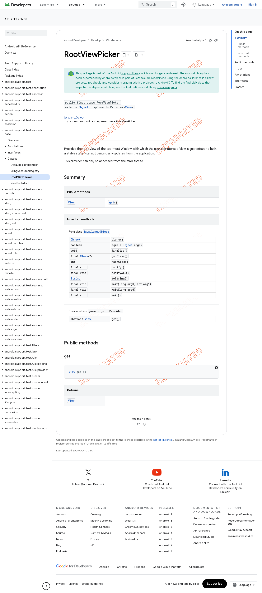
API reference (16, 19)
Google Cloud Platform (167, 567)
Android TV (131, 539)
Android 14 (165, 533)
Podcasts (61, 551)
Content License (162, 439)
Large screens (133, 514)
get (111, 202)
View (128, 107)
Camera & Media (101, 533)
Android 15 (165, 526)
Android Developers (75, 40)
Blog (59, 545)
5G (92, 545)
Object (83, 107)
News (59, 539)
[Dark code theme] (216, 367)
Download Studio (203, 536)
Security (61, 526)
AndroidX (108, 78)
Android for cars (135, 533)
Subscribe (214, 584)
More (98, 4)
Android (61, 514)
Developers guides (204, 524)
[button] (25, 82)
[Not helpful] (216, 40)
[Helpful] (210, 40)
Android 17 (165, 514)
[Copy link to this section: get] (74, 356)
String (75, 278)
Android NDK (201, 543)
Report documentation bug (241, 522)
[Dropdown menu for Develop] (85, 4)
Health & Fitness (100, 526)
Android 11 (165, 551)
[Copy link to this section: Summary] (89, 177)
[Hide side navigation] (46, 586)
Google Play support (240, 530)
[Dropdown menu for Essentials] (59, 4)
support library (130, 73)
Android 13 (165, 539)
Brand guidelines (92, 583)
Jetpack (140, 78)
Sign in (252, 4)
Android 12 (165, 545)
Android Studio (232, 4)
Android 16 (165, 520)
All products (196, 567)
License (73, 583)
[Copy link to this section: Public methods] (102, 343)
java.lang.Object (74, 117)
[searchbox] (26, 33)
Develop (74, 4)
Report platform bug (240, 514)
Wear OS (130, 520)
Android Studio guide (206, 518)
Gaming (96, 514)
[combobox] (157, 4)
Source (60, 533)
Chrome (122, 567)
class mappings (167, 87)
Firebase (139, 567)
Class (84, 256)
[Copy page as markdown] (136, 55)
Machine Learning (101, 520)
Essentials (47, 4)
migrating (126, 82)
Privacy (95, 539)
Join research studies (240, 536)
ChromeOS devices (137, 526)
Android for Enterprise (69, 520)
